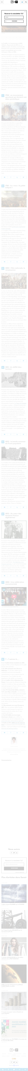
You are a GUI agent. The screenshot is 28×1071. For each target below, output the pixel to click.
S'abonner (14, 21)
